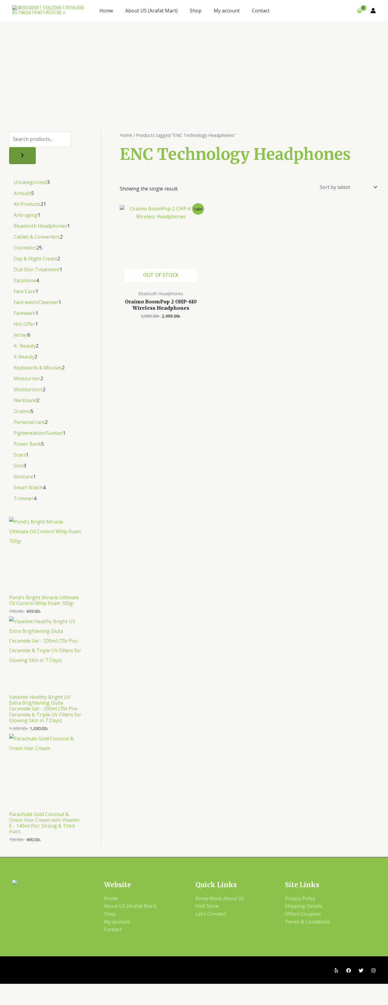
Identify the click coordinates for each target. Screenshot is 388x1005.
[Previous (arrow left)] (10, 1000)
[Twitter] (361, 970)
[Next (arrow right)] (32, 1000)
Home (106, 10)
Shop (196, 10)
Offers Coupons (303, 914)
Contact (260, 10)
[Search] (22, 155)
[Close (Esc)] (75, 989)
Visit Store (207, 906)
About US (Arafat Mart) (151, 10)
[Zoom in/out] (10, 989)
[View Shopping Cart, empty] (359, 10)
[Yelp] (336, 970)
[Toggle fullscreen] (32, 989)
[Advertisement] (194, 66)
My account (227, 10)
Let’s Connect (211, 914)
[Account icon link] (373, 10)
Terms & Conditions (307, 921)
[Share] (54, 989)
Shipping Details (303, 906)
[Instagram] (373, 970)
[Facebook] (348, 970)
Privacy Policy (300, 898)
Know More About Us (220, 898)
